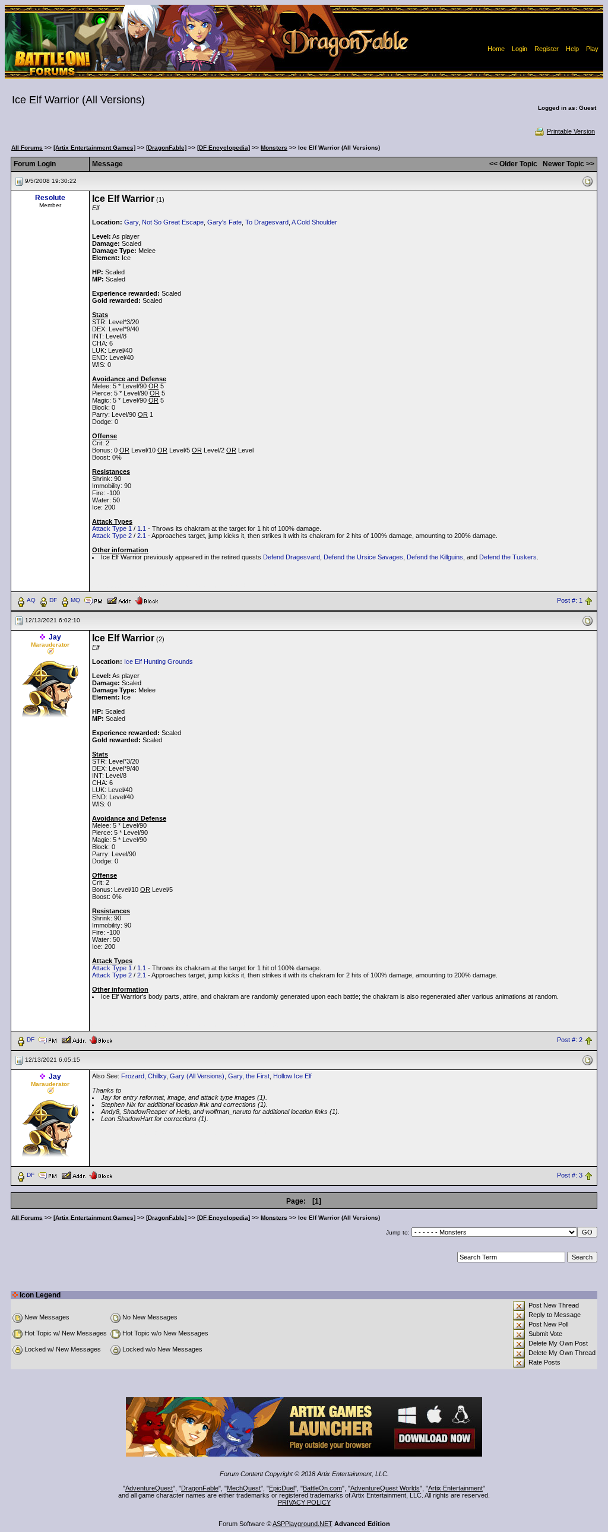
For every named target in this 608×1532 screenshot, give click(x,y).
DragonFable (199, 1488)
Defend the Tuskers (508, 557)
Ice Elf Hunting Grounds (158, 661)
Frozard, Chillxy (143, 1076)
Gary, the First (249, 1076)
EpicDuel (281, 1488)
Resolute (50, 198)
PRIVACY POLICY (304, 1502)
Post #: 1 (569, 600)
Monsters (274, 147)
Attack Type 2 (112, 535)
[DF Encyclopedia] (223, 147)
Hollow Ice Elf (292, 1076)
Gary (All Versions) (197, 1076)
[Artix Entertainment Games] (94, 147)
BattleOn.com (322, 1488)
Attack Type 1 (112, 528)
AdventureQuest (149, 1488)
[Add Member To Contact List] (119, 599)
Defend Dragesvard (291, 557)
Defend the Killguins (435, 557)
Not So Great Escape (173, 222)
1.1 (141, 528)
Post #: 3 (569, 1175)
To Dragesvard (267, 222)
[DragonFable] (166, 147)
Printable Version (571, 131)
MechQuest (244, 1488)
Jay (55, 637)
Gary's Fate (224, 222)
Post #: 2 (569, 1039)
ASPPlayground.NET (302, 1523)
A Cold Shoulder (314, 222)
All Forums (27, 147)
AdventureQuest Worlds (385, 1488)
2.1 (141, 535)
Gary (131, 222)
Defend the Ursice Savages (363, 557)
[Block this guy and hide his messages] (146, 599)
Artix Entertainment (455, 1488)
